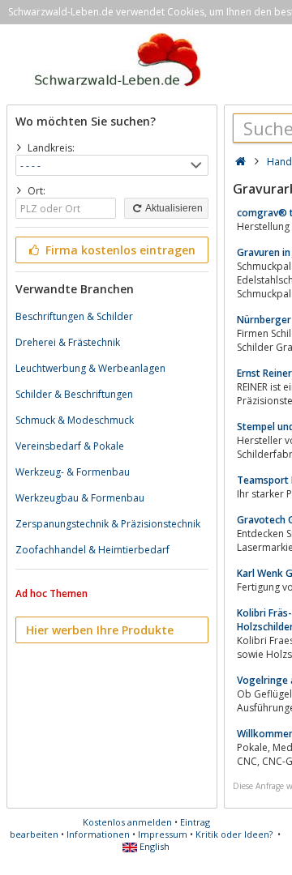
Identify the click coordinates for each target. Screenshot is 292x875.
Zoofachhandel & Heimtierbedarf (92, 550)
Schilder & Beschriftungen (74, 394)
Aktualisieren (173, 208)
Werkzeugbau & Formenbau (79, 498)
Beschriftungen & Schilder (74, 316)
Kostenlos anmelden (127, 822)
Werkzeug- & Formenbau (72, 472)
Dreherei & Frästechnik (67, 342)
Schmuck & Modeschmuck (74, 420)
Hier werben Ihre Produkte (100, 630)
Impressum (162, 834)
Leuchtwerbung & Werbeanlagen (90, 368)
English (153, 846)
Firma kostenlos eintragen (118, 250)
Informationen (98, 834)
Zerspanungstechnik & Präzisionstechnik (107, 524)
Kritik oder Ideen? (234, 834)
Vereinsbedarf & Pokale (69, 446)
